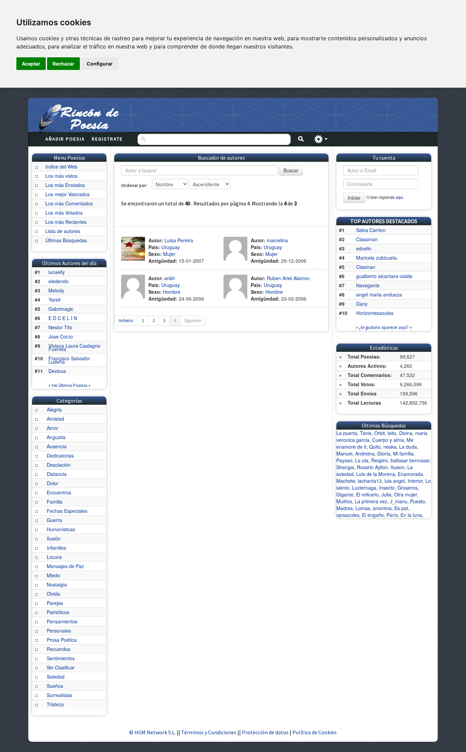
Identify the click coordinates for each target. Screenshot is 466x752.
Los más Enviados (65, 185)
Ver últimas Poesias (69, 385)
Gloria (383, 453)
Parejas (55, 602)
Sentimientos (61, 658)
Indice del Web (61, 166)
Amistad (55, 418)
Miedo (53, 575)
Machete (345, 480)
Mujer (169, 253)
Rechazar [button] (63, 64)
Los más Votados (64, 212)
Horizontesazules (374, 312)
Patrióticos (58, 612)
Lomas (362, 508)
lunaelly (56, 272)
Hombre (171, 291)
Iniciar (354, 197)
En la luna (411, 514)
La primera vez (371, 501)
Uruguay (170, 247)
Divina (405, 433)
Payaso (344, 460)
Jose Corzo (60, 336)
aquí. (400, 197)
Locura (54, 556)
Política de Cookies (314, 732)
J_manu (398, 501)
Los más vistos (61, 175)
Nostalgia (57, 584)
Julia (386, 494)
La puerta (346, 433)
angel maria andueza (379, 294)
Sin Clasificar (61, 667)
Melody (56, 290)
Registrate (107, 139)
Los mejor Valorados (67, 194)
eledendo (58, 281)
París (392, 514)
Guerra (54, 520)
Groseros (407, 487)
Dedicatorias (60, 455)
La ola (361, 460)
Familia (54, 501)
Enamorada (410, 474)
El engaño (373, 514)
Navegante (368, 285)
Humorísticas (61, 529)
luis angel (394, 480)
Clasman (365, 266)
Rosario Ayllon (372, 467)
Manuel (344, 453)
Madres (344, 508)
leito (392, 433)
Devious (57, 370)
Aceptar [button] (31, 64)
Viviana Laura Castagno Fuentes (74, 347)
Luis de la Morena (375, 474)
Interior (415, 480)
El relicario (367, 494)
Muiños (344, 501)
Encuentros (59, 492)
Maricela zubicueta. (377, 257)
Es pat (401, 508)
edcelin (364, 248)
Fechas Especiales (67, 510)
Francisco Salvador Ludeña (69, 360)
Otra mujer (405, 494)
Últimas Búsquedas (66, 240)
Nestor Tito (60, 327)
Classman (367, 239)
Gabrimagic (60, 308)
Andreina (365, 453)
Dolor (52, 483)
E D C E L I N (62, 318)
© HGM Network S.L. (152, 732)
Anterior (126, 320)
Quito (375, 446)
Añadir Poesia (65, 139)
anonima (382, 508)
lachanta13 (370, 480)
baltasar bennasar (410, 460)
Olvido (53, 593)
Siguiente (192, 320)
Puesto (417, 501)
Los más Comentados (69, 203)
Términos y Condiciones (208, 732)
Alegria (54, 409)
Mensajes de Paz (65, 566)
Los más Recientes (66, 221)
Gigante (344, 494)
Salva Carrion (370, 230)
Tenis (366, 433)
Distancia (57, 474)
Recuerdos (58, 649)
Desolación (59, 464)
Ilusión (54, 538)
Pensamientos (62, 621)
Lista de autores (62, 231)
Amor (52, 427)
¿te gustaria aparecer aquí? (384, 327)
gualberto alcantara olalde (384, 276)
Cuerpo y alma (388, 439)
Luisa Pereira (178, 240)
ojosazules (347, 514)
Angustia (56, 437)
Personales (59, 630)
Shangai (345, 467)
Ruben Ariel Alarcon (288, 278)
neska (389, 446)
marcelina (277, 240)
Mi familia (403, 453)
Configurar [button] (100, 64)
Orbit (379, 433)
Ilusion (398, 467)
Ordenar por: (134, 185)
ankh (169, 278)
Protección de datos (266, 732)
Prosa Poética (62, 639)
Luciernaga (364, 487)
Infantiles (56, 547)
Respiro (379, 460)
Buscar (290, 170)
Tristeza (55, 704)
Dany (361, 303)
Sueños (55, 685)
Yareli (54, 299)
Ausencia (57, 446)
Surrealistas (59, 695)
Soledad (55, 676)
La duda (408, 446)
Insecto (387, 487)
